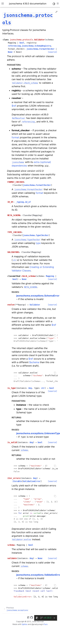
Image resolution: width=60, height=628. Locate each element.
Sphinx (24, 624)
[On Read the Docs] (28, 618)
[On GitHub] (31, 618)
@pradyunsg (36, 624)
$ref (14, 105)
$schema (34, 362)
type (38, 243)
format (15, 137)
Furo (45, 624)
